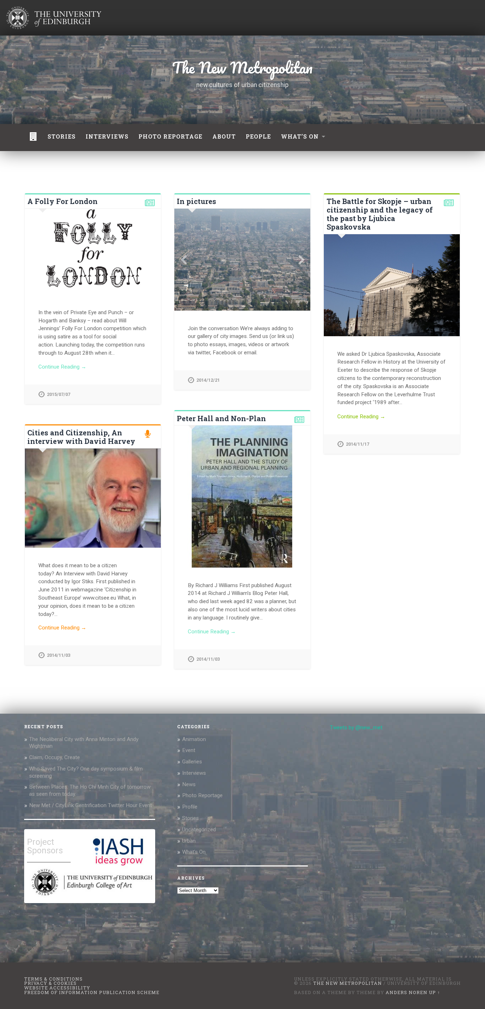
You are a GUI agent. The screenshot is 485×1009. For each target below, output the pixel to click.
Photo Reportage (202, 795)
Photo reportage (170, 136)
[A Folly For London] (93, 252)
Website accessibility (57, 988)
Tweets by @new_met (356, 727)
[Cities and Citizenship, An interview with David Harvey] (93, 498)
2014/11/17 (357, 444)
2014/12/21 (208, 380)
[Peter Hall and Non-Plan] (242, 496)
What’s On (300, 136)
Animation (194, 739)
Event (188, 750)
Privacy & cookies (50, 983)
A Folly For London (62, 201)
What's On (194, 852)
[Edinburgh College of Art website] (91, 897)
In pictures (196, 201)
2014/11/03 (208, 659)
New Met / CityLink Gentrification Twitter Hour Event (91, 805)
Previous (183, 259)
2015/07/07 (58, 394)
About (224, 136)
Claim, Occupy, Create (54, 757)
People (258, 136)
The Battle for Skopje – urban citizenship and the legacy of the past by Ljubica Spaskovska (380, 214)
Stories (62, 136)
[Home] (33, 137)
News (189, 784)
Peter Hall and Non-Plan (221, 418)
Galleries (192, 761)
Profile (189, 807)
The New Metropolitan (242, 67)
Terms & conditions (53, 979)
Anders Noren (406, 992)
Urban (189, 841)
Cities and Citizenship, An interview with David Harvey (81, 437)
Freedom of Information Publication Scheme (91, 992)
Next (301, 259)
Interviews (107, 136)
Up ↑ (434, 992)
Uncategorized (199, 829)
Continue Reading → (62, 367)
